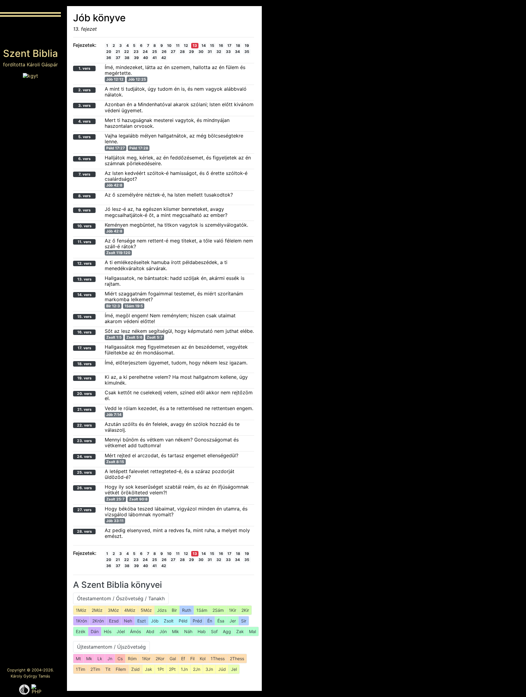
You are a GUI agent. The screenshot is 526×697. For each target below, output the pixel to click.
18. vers (84, 363)
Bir (174, 610)
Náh (188, 631)
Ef (183, 658)
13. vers (84, 279)
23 (136, 51)
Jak (148, 669)
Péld (183, 620)
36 (108, 57)
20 (108, 51)
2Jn (196, 669)
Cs (120, 658)
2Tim (95, 669)
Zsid (135, 669)
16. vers (84, 332)
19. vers (84, 378)
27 (173, 51)
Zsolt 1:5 (114, 337)
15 (212, 45)
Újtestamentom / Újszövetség (111, 647)
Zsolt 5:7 (155, 337)
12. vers (84, 263)
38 (126, 57)
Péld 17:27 (115, 148)
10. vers (84, 226)
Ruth (186, 610)
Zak (240, 631)
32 (218, 51)
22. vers (84, 425)
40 (145, 57)
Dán (95, 631)
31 (210, 51)
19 (247, 45)
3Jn (209, 669)
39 (136, 57)
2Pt (172, 669)
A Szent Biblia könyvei (117, 585)
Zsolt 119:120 (118, 252)
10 (169, 45)
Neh (128, 620)
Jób (155, 620)
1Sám (201, 610)
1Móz (81, 610)
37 (118, 57)
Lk (99, 658)
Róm (132, 658)
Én (209, 620)
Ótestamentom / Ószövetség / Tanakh (121, 598)
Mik (175, 631)
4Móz (129, 610)
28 (182, 51)
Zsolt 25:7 (115, 499)
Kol (202, 658)
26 (164, 51)
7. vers (84, 174)
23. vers (84, 440)
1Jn (184, 669)
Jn (109, 658)
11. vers (84, 241)
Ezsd (114, 620)
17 (229, 45)
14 (204, 45)
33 (228, 51)
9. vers (84, 210)
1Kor (146, 658)
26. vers (84, 488)
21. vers (84, 409)
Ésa (220, 620)
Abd (150, 631)
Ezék (81, 631)
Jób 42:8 (114, 185)
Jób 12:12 (115, 79)
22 (126, 51)
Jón (163, 631)
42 (163, 57)
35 (246, 51)
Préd (197, 620)
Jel (234, 669)
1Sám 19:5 (133, 306)
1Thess (218, 658)
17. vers (84, 348)
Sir (243, 620)
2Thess (237, 658)
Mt (78, 658)
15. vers (84, 316)
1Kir (232, 610)
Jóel (121, 631)
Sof (214, 631)
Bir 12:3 (113, 306)
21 (118, 51)
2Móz (97, 610)
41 (155, 57)
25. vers (84, 472)
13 (195, 45)
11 (178, 45)
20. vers (84, 393)
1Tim (80, 669)
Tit (107, 669)
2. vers (84, 90)
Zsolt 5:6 (134, 337)
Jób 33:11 (115, 520)
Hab (202, 631)
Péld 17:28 (138, 148)
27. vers (84, 509)
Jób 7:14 (113, 414)
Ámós (135, 631)
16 (221, 45)
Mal (252, 631)
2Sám (218, 610)
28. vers (84, 531)
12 (186, 45)
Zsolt (169, 620)
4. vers (84, 121)
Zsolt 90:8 (138, 499)
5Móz (146, 610)
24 (145, 51)
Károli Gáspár (42, 64)
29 (191, 51)
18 (238, 45)
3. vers (84, 105)
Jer (233, 620)
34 (237, 51)
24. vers (84, 456)
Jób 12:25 (137, 79)
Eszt (141, 620)
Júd (222, 669)
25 (154, 51)
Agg (227, 631)
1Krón (81, 620)
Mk (89, 658)
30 (200, 51)
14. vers (84, 294)
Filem (121, 669)
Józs (162, 610)
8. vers (84, 195)
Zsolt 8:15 (115, 461)
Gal (173, 658)
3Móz (113, 610)
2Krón (98, 620)
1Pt (160, 669)
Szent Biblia (30, 53)
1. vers (84, 68)
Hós (107, 631)
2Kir (245, 610)
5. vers (84, 136)
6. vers (84, 158)
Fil (192, 658)
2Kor (160, 658)
